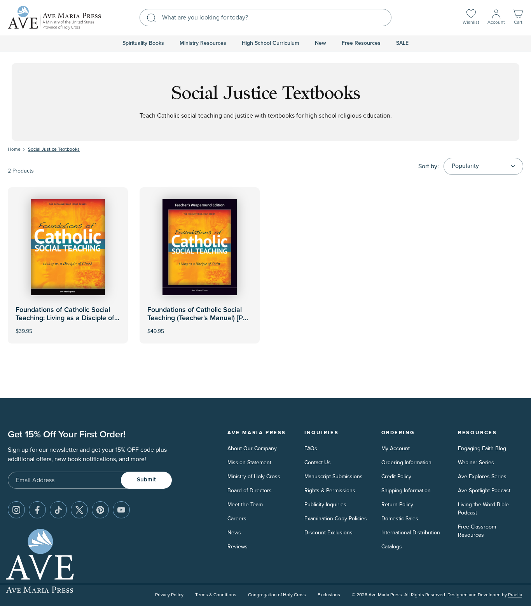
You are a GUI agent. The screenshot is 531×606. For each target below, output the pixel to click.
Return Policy (397, 504)
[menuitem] (143, 43)
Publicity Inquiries (325, 504)
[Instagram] (16, 509)
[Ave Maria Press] (54, 18)
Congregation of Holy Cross (277, 595)
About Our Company (252, 448)
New (320, 43)
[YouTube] (121, 509)
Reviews (237, 546)
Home (14, 149)
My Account (395, 448)
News (234, 532)
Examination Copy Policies (335, 518)
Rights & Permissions (329, 490)
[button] (518, 17)
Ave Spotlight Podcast (484, 490)
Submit (146, 479)
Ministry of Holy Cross (253, 476)
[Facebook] (37, 509)
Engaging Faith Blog (482, 448)
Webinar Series (476, 462)
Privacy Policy (169, 595)
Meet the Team (245, 504)
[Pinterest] (100, 509)
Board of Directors (249, 490)
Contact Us (317, 462)
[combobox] (265, 17)
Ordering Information (406, 462)
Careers (236, 518)
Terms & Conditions (215, 595)
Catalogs (391, 546)
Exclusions (329, 595)
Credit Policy (396, 476)
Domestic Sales (399, 518)
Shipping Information (406, 490)
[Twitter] (79, 509)
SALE (402, 43)
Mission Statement (249, 462)
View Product (199, 326)
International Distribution (410, 532)
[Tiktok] (58, 509)
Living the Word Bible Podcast (483, 508)
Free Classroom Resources (477, 530)
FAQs (310, 448)
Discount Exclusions (328, 532)
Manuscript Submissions (333, 476)
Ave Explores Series (482, 476)
